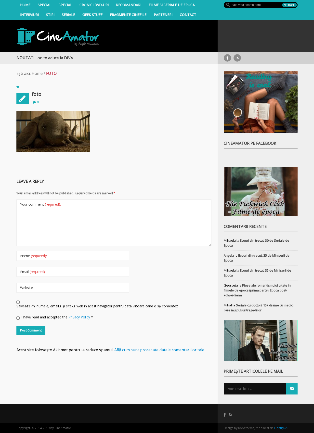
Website (26, 287)
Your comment (40, 204)
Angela (229, 255)
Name (33, 255)
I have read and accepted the (57, 317)
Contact (188, 14)
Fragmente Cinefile (128, 14)
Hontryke (280, 428)
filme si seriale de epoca (172, 4)
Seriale (68, 14)
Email (33, 271)
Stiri (50, 14)
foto (36, 94)
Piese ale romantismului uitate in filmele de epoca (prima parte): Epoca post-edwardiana (257, 290)
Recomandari (128, 4)
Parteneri (163, 14)
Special (44, 4)
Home (25, 4)
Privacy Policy (79, 317)
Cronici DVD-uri (94, 4)
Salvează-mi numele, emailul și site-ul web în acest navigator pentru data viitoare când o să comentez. (97, 306)
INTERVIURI (29, 14)
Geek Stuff (92, 14)
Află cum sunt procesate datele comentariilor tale (159, 350)
